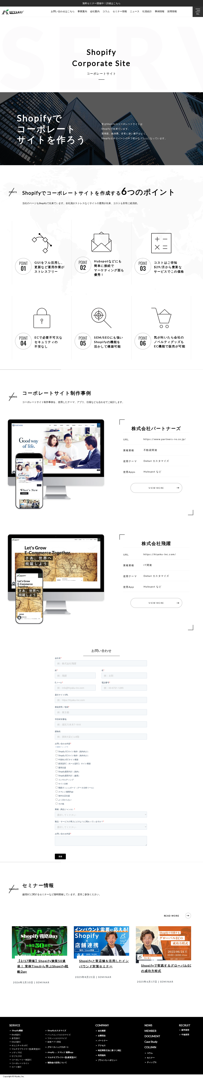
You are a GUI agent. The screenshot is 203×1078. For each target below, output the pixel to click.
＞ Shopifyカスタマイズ (55, 1030)
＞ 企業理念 (100, 1035)
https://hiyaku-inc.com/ (160, 554)
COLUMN (150, 1047)
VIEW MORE (156, 488)
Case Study (150, 1041)
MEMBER (150, 1030)
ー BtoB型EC (15, 1034)
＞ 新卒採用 (184, 1030)
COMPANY (102, 1025)
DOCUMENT (152, 1036)
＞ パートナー (101, 1040)
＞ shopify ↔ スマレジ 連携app (59, 1052)
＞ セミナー (149, 1057)
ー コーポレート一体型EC (20, 1059)
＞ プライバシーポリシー (106, 1060)
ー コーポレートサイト (19, 1063)
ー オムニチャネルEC (18, 1045)
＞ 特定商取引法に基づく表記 (108, 1050)
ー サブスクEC (15, 1056)
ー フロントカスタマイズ (56, 1038)
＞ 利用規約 (100, 1055)
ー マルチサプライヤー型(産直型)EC (25, 1049)
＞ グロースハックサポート (57, 1047)
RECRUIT (184, 1025)
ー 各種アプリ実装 (53, 1042)
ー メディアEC (15, 1052)
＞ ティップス (150, 1062)
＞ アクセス (100, 1045)
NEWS (148, 1025)
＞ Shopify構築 (16, 1030)
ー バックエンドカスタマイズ (58, 1034)
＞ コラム (148, 1053)
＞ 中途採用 (184, 1034)
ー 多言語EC (14, 1038)
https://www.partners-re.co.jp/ (165, 439)
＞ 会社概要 (100, 1030)
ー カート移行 (15, 1067)
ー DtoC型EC (15, 1042)
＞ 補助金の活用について (56, 1062)
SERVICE (14, 1025)
